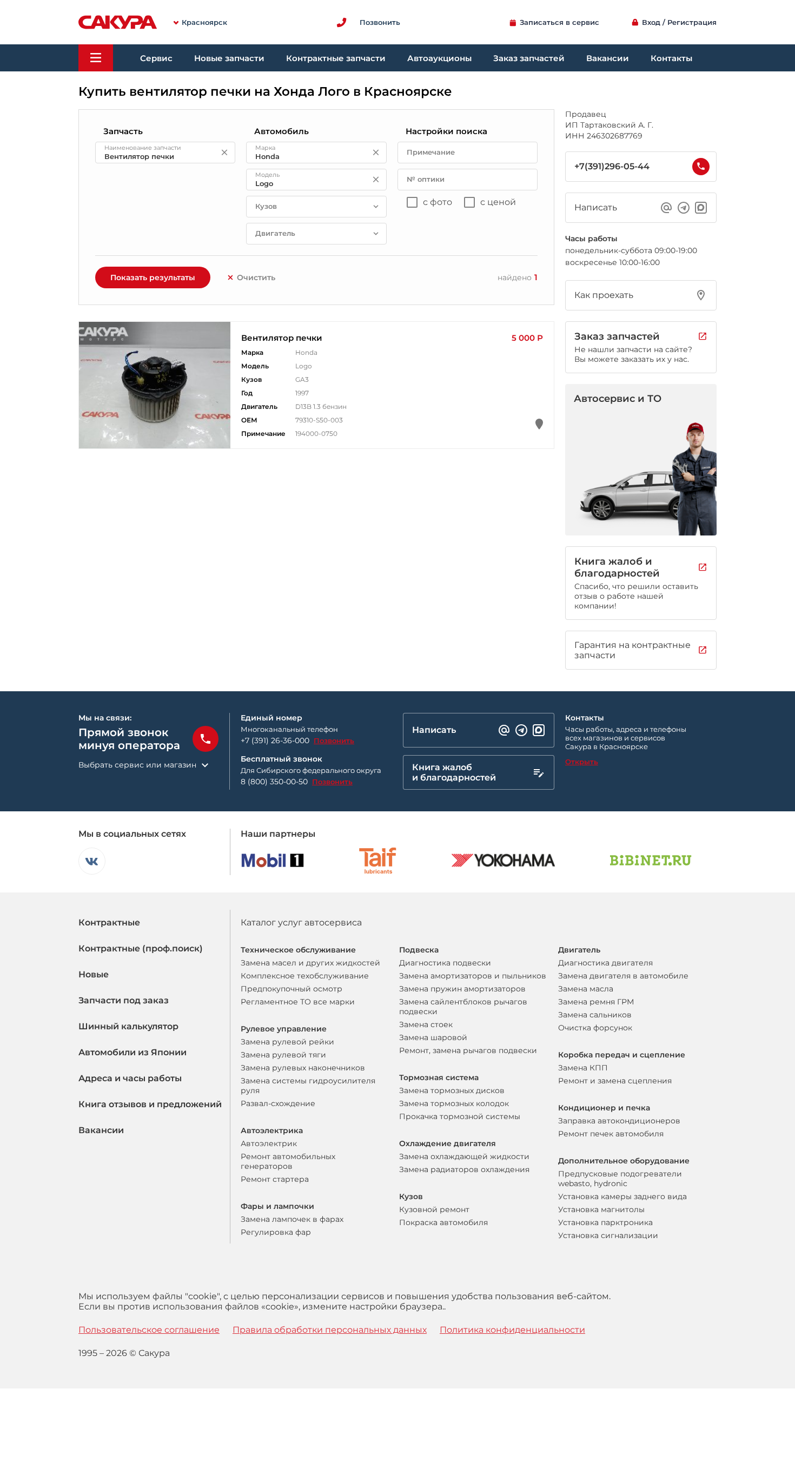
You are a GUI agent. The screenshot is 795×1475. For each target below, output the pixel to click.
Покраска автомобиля (443, 1222)
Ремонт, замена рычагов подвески (468, 1050)
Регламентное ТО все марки (298, 1002)
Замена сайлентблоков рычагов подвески (463, 1006)
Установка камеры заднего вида (622, 1196)
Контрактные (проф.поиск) (140, 948)
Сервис (156, 58)
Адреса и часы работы (130, 1078)
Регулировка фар (276, 1232)
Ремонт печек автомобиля (611, 1134)
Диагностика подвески (445, 963)
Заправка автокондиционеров (619, 1121)
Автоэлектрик (269, 1143)
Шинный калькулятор (128, 1026)
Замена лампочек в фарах (292, 1219)
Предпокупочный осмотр (291, 989)
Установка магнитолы (601, 1209)
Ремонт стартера (275, 1179)
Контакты (671, 58)
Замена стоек (426, 1024)
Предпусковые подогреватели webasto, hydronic (620, 1178)
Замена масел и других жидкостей (310, 963)
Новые (93, 974)
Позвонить (334, 740)
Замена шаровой (433, 1037)
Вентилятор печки (281, 338)
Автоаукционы (439, 58)
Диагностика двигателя (605, 963)
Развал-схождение (278, 1103)
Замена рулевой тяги (283, 1055)
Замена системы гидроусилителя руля (308, 1085)
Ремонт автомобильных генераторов (288, 1161)
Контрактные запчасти (336, 58)
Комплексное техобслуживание (305, 976)
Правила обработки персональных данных (330, 1330)
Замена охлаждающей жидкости (464, 1156)
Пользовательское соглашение (149, 1330)
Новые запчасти (229, 58)
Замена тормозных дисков (452, 1090)
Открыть (581, 761)
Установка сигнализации (608, 1235)
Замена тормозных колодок (454, 1103)
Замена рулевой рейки (287, 1042)
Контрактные (109, 922)
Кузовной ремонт (434, 1209)
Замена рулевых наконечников (303, 1068)
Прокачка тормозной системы (459, 1116)
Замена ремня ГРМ (596, 1002)
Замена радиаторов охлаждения (464, 1169)
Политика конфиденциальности (512, 1330)
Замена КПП (583, 1068)
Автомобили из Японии (132, 1052)
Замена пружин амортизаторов (462, 989)
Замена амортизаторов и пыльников (472, 976)
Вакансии (607, 58)
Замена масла (585, 989)
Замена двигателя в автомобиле (623, 976)
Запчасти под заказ (123, 1000)
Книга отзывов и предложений (150, 1104)
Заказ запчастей (529, 58)
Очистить (256, 277)
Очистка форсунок (595, 1028)
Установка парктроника (605, 1222)
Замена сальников (595, 1015)
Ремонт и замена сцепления (615, 1081)
